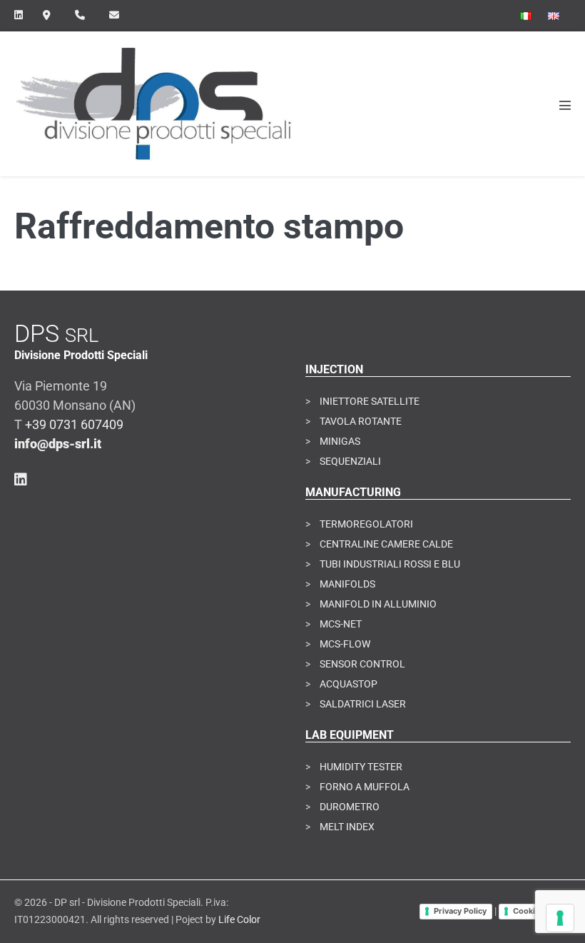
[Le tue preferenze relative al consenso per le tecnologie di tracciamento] (560, 918)
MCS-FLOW (345, 644)
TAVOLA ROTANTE (361, 421)
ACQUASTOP (348, 684)
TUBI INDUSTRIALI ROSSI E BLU (390, 564)
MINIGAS (340, 441)
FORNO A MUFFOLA (365, 786)
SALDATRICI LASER (363, 704)
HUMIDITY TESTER (361, 766)
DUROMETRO (350, 806)
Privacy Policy (460, 911)
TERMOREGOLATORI (366, 524)
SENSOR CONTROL (362, 664)
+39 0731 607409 (74, 424)
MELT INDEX (347, 826)
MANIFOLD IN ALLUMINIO (378, 604)
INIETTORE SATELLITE (369, 401)
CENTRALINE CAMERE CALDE (386, 544)
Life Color (239, 919)
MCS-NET (341, 624)
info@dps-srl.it (57, 443)
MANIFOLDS (347, 584)
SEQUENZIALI (350, 461)
